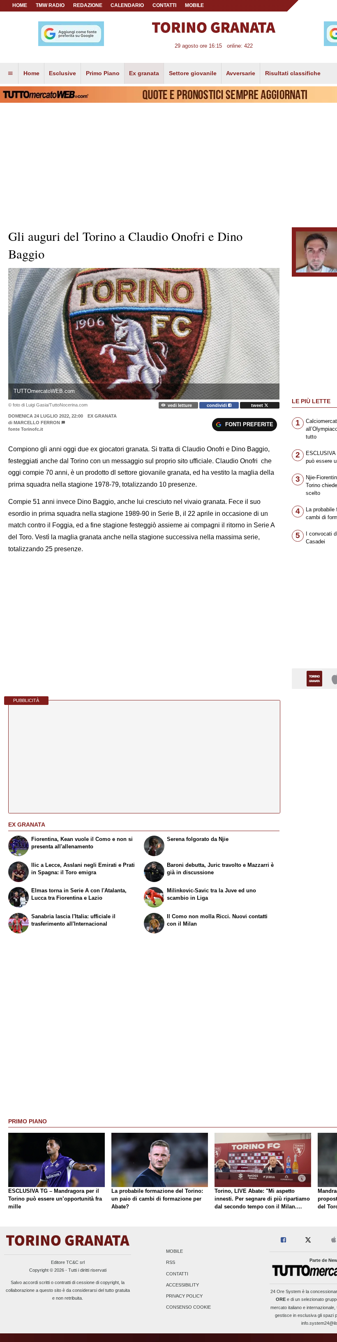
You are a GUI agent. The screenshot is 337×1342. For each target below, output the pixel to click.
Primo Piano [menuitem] (103, 73)
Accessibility (182, 1284)
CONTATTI (164, 5)
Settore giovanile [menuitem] (193, 73)
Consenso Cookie (188, 1307)
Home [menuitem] (31, 73)
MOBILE (194, 5)
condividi (217, 405)
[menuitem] (10, 73)
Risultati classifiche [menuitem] (293, 73)
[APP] (316, 678)
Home (19, 5)
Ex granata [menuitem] (144, 73)
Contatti (177, 1273)
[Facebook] (283, 1240)
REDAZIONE (87, 5)
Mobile (174, 1251)
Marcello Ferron (37, 422)
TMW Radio (50, 5)
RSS (170, 1262)
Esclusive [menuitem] (62, 73)
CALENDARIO (127, 5)
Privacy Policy (184, 1295)
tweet (257, 405)
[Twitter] (308, 1240)
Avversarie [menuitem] (240, 73)
